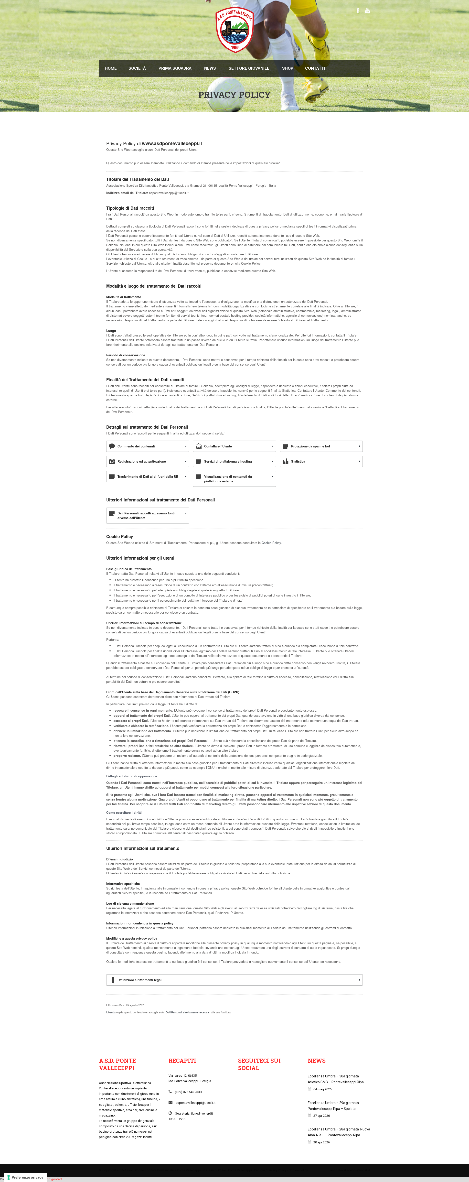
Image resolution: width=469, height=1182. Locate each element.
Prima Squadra (175, 68)
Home (111, 68)
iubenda (111, 1012)
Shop (287, 68)
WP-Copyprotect (50, 1179)
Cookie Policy (271, 542)
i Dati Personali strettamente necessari (187, 1012)
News (210, 68)
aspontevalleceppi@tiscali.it (350, 1170)
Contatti (315, 68)
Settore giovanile (249, 68)
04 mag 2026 (322, 1089)
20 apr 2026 (321, 1142)
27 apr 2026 (321, 1115)
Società (137, 68)
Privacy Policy (276, 1170)
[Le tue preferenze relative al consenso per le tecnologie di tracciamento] (25, 1177)
